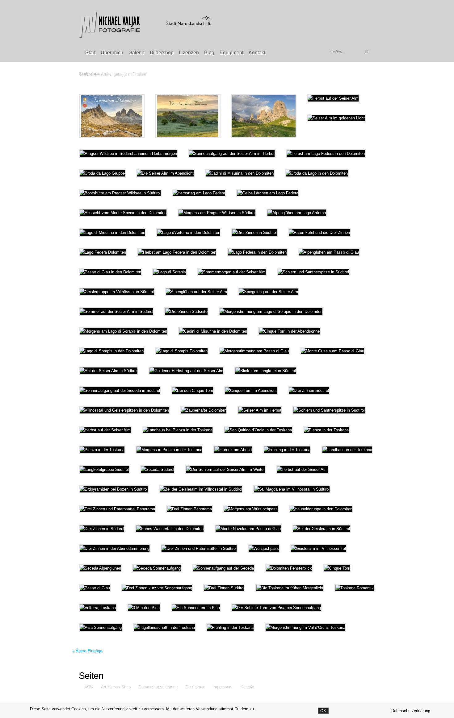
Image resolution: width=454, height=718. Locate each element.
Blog (209, 52)
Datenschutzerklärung (157, 686)
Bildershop (162, 52)
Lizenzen (189, 52)
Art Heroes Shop (115, 686)
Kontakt (257, 52)
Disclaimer (194, 686)
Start (90, 52)
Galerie (136, 52)
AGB (88, 686)
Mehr (127, 116)
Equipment (231, 52)
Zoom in (97, 116)
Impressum (222, 686)
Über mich (112, 52)
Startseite (87, 73)
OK (323, 710)
